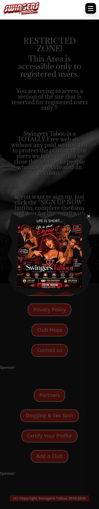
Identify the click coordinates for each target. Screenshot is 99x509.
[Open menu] (90, 8)
